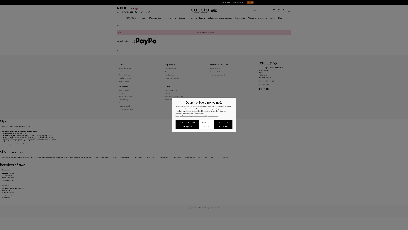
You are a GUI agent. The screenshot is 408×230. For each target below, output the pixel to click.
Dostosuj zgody (206, 124)
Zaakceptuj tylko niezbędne (187, 124)
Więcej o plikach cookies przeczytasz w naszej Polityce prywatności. (197, 116)
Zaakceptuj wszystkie (223, 124)
